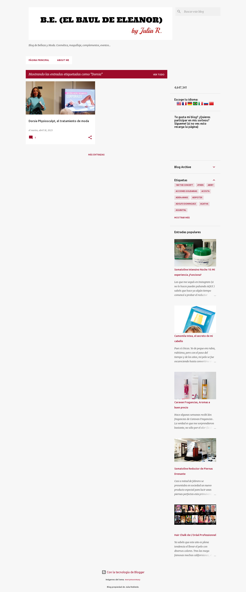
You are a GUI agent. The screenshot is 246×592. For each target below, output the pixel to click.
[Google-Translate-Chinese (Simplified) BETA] (211, 105)
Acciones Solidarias (186, 191)
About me (63, 60)
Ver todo (158, 74)
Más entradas (96, 154)
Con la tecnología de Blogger (125, 572)
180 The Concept (184, 185)
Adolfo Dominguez (186, 204)
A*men (200, 185)
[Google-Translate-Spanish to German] (189, 105)
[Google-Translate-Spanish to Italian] (200, 105)
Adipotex (197, 197)
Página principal (39, 60)
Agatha (204, 204)
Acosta (205, 191)
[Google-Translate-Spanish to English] (179, 105)
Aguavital (181, 210)
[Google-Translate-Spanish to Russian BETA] (206, 105)
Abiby (210, 185)
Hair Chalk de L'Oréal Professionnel (195, 535)
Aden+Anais (182, 197)
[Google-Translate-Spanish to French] (184, 105)
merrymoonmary (132, 579)
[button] (90, 137)
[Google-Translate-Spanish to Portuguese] (195, 105)
